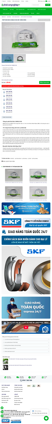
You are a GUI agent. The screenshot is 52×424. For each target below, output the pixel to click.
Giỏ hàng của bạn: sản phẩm (44, 1)
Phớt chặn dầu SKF (5, 396)
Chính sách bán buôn (16, 1)
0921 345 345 (9, 110)
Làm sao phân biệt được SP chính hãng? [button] (10, 342)
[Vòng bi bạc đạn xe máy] (11, 4)
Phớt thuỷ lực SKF (5, 400)
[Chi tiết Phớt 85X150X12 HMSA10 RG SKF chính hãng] (13, 192)
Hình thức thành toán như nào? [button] (9, 351)
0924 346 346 (9, 103)
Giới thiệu (9, 1)
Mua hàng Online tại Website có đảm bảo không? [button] (12, 345)
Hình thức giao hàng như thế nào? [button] (9, 348)
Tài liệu (22, 1)
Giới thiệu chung (5, 387)
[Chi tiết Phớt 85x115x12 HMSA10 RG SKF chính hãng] (38, 175)
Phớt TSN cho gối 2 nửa (6, 398)
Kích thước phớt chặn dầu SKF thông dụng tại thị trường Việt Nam (20, 365)
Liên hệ (27, 1)
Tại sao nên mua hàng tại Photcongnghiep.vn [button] (11, 339)
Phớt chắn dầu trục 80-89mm (44, 19)
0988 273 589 (9, 99)
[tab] (26, 339)
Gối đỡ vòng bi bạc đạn (18, 398)
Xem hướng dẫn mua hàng (7, 80)
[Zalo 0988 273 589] (2, 417)
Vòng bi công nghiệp (18, 402)
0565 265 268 (9, 95)
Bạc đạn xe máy (17, 400)
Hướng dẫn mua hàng (18, 387)
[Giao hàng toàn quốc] (26, 208)
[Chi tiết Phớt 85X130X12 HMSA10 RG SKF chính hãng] (13, 175)
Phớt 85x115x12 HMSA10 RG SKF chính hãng (38, 182)
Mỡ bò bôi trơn (17, 404)
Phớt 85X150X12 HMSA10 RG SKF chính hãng (13, 200)
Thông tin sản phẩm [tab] (7, 117)
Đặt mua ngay (45, 82)
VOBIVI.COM (16, 396)
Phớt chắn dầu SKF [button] (20, 9)
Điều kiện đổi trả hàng (18, 389)
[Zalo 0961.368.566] (2, 413)
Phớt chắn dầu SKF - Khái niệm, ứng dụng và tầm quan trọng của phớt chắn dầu (22, 358)
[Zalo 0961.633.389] (2, 409)
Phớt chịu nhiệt (4, 402)
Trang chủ (4, 1)
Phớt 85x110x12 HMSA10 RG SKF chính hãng (38, 200)
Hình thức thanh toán (18, 391)
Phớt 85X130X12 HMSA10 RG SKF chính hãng (13, 182)
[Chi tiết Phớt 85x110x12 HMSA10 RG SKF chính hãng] (38, 192)
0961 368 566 (9, 91)
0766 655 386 (9, 107)
